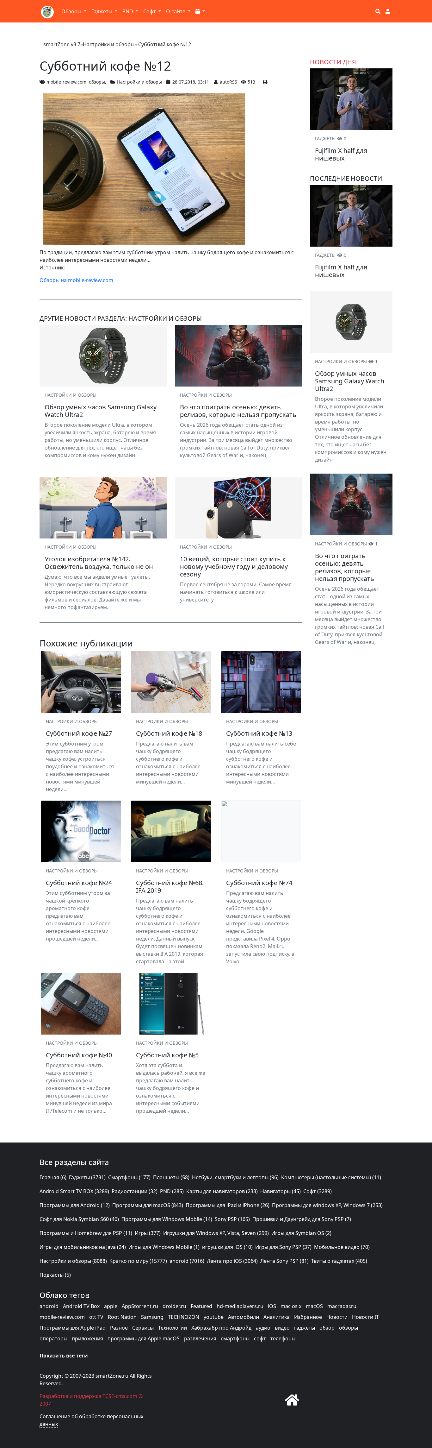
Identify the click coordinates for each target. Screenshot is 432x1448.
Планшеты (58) (171, 1177)
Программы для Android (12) (75, 1205)
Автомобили (243, 1316)
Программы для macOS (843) (147, 1205)
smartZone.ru (112, 1375)
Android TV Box (81, 1306)
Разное (119, 1327)
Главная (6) (53, 1177)
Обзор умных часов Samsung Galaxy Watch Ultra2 (349, 381)
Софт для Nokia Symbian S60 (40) (79, 1219)
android (49, 1306)
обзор (327, 1327)
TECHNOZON (183, 1316)
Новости (337, 1316)
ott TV (96, 1316)
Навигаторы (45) (280, 1191)
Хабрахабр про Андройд (221, 1327)
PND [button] (128, 11)
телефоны (282, 1338)
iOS (272, 1306)
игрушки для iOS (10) (227, 1246)
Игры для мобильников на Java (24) (83, 1246)
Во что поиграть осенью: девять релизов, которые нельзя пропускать (344, 567)
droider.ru (174, 1306)
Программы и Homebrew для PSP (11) (86, 1233)
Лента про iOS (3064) (232, 1260)
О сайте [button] (176, 11)
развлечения (200, 1338)
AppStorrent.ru (140, 1306)
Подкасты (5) (55, 1274)
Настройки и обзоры (108, 44)
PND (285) (172, 1191)
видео (282, 1327)
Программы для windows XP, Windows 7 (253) (327, 1205)
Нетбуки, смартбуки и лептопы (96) (235, 1177)
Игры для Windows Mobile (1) (164, 1246)
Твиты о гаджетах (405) (339, 1260)
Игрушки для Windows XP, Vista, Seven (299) (216, 1233)
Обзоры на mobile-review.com (76, 280)
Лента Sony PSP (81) (284, 1260)
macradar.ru (341, 1306)
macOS (314, 1306)
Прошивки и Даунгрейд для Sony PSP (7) (301, 1219)
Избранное (308, 1316)
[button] (200, 11)
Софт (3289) (317, 1191)
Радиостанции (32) (134, 1191)
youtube (214, 1316)
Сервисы (143, 1327)
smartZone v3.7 (61, 44)
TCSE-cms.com (119, 1396)
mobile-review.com (66, 82)
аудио (263, 1327)
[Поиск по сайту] (378, 11)
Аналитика (276, 1316)
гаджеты (304, 1327)
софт (260, 1338)
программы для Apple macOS (144, 1338)
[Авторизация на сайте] (387, 11)
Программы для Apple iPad (73, 1327)
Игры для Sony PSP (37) (283, 1246)
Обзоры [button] (72, 11)
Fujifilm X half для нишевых (341, 154)
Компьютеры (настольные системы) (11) (331, 1177)
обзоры (97, 82)
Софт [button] (150, 11)
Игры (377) (148, 1233)
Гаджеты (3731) (87, 1177)
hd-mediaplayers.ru (240, 1306)
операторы (53, 1338)
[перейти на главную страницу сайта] (292, 1399)
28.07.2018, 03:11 (190, 82)
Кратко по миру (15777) (138, 1260)
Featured (201, 1306)
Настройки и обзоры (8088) (73, 1260)
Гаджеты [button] (102, 11)
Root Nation (122, 1316)
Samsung (152, 1316)
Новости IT (365, 1316)
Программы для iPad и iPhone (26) (227, 1205)
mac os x (291, 1306)
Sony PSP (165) (232, 1219)
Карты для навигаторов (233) (222, 1191)
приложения (87, 1338)
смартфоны (235, 1338)
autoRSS (228, 82)
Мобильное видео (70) (342, 1246)
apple (110, 1306)
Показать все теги (64, 1355)
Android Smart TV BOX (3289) (74, 1191)
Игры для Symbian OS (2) (301, 1233)
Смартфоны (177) (129, 1177)
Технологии (172, 1327)
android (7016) (187, 1260)
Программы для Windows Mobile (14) (166, 1219)
